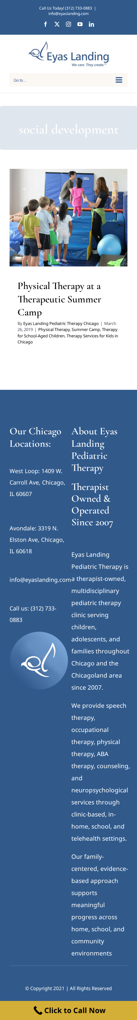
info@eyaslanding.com (68, 13)
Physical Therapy (41, 223)
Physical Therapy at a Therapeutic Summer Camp (59, 298)
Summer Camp (73, 223)
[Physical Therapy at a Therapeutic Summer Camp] (68, 217)
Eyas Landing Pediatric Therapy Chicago (61, 323)
